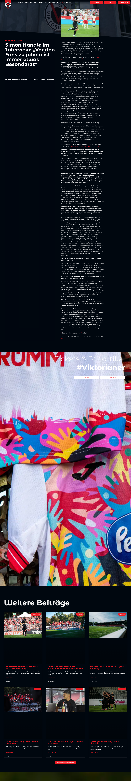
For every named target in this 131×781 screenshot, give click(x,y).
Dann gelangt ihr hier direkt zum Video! (85, 146)
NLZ (31, 2)
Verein (35, 2)
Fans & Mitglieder (50, 2)
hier (62, 338)
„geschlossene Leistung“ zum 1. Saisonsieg (104, 742)
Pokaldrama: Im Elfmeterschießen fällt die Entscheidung (22, 668)
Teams (26, 2)
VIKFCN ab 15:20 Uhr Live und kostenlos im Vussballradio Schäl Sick (65, 668)
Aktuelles (20, 2)
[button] (65, 762)
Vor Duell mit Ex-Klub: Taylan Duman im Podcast (65, 742)
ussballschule (66, 2)
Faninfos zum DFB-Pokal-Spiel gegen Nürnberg (107, 668)
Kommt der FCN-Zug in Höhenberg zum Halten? (22, 742)
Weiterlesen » (9, 677)
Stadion (41, 2)
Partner (59, 2)
